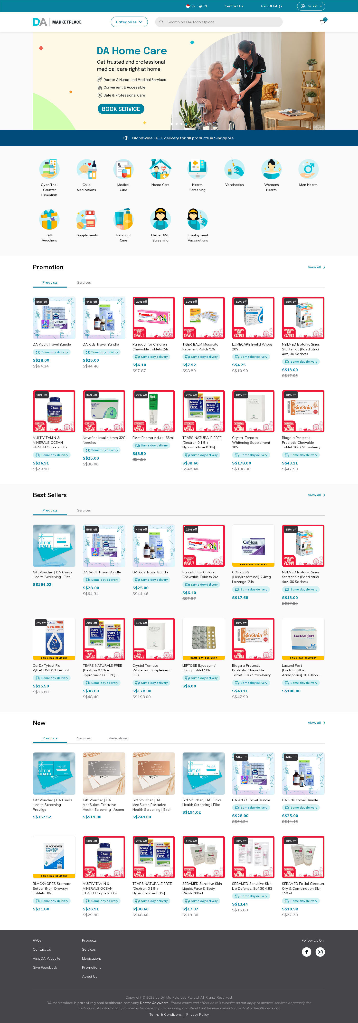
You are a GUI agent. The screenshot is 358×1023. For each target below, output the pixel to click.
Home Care (160, 185)
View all (314, 267)
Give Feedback (45, 967)
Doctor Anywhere (154, 1003)
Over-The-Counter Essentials (49, 190)
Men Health (308, 185)
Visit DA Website (46, 958)
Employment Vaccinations (197, 237)
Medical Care (123, 187)
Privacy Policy (197, 1014)
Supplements (86, 235)
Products (89, 940)
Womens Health (271, 187)
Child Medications (86, 187)
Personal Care (123, 237)
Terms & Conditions (165, 1014)
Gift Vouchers (49, 237)
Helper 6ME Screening (160, 237)
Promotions (91, 967)
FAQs (37, 940)
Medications (92, 958)
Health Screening (197, 187)
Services (89, 949)
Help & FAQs (271, 6)
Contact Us (234, 6)
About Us (89, 976)
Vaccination (234, 185)
